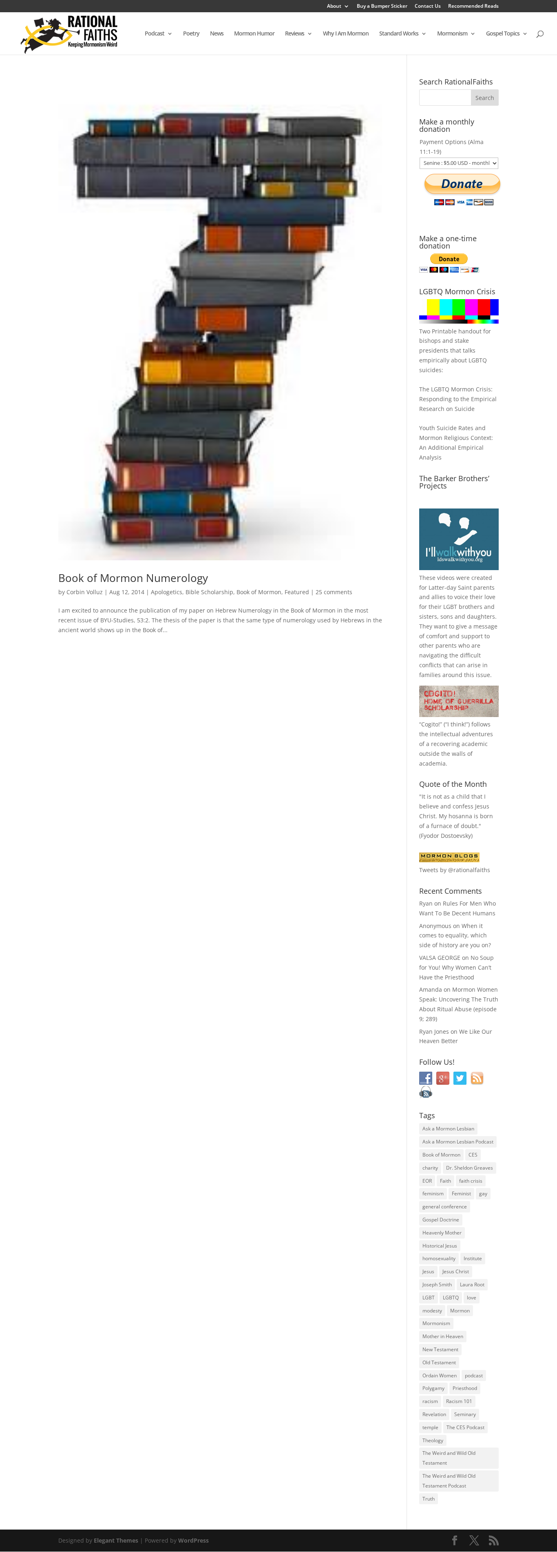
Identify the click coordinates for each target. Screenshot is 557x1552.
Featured (297, 592)
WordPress (193, 1540)
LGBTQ (451, 1297)
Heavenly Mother (442, 1232)
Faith (445, 1180)
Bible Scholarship (209, 592)
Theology (432, 1440)
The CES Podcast (465, 1427)
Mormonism (452, 34)
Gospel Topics (502, 34)
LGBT (450, 607)
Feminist (461, 1193)
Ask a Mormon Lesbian (448, 1128)
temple (430, 1427)
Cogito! (430, 724)
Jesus (428, 1271)
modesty (432, 1310)
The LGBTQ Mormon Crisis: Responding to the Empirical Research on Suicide (458, 399)
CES (473, 1154)
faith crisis (470, 1180)
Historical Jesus (439, 1245)
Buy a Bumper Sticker (382, 6)
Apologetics (166, 592)
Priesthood (465, 1388)
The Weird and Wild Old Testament (448, 1458)
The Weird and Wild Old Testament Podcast (448, 1480)
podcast (474, 1375)
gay (483, 1193)
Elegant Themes (116, 1540)
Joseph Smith (437, 1284)
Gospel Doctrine (440, 1219)
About (334, 6)
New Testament (440, 1349)
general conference (444, 1206)
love (471, 1297)
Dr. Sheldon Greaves (469, 1167)
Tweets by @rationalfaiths (454, 870)
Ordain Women (439, 1375)
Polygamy (433, 1388)
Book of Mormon (259, 592)
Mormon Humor (254, 34)
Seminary (465, 1414)
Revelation (434, 1414)
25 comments (334, 592)
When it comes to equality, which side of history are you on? (455, 935)
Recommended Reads (473, 6)
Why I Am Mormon (346, 34)
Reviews (294, 34)
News (216, 34)
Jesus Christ (455, 1271)
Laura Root (472, 1284)
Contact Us (428, 6)
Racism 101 (459, 1401)
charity (430, 1167)
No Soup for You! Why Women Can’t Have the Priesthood (456, 967)
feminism (433, 1193)
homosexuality (438, 1258)
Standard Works (398, 34)
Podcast (154, 34)
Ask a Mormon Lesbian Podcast (457, 1141)
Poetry (191, 34)
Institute (473, 1258)
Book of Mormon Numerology (133, 578)
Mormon (460, 1310)
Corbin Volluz (84, 592)
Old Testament (439, 1362)
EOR (427, 1180)
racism (430, 1401)
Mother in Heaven (442, 1336)
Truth (428, 1498)
